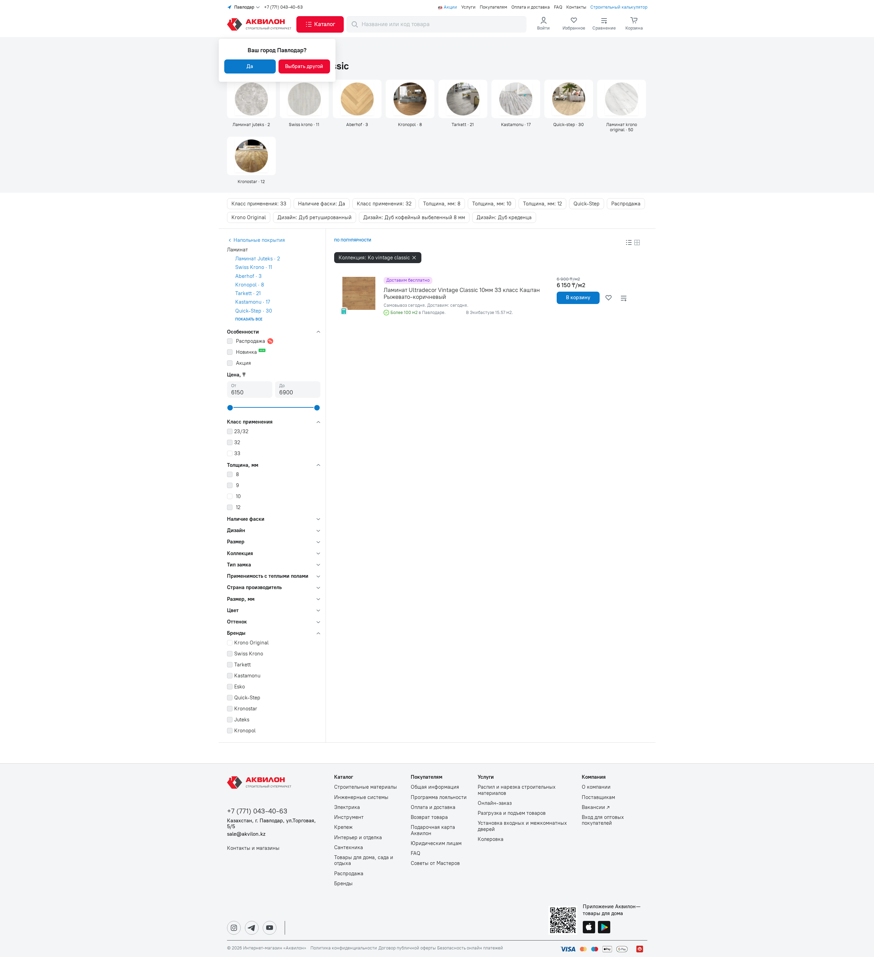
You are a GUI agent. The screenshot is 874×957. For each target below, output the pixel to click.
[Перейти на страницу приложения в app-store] (589, 928)
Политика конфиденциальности (343, 948)
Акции (450, 7)
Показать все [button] (248, 319)
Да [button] (250, 66)
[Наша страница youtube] (269, 928)
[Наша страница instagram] (234, 928)
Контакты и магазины (253, 848)
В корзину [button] (578, 297)
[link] (574, 24)
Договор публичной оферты (407, 948)
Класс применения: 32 (384, 204)
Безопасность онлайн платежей (470, 948)
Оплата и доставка (530, 7)
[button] (320, 24)
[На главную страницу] (260, 782)
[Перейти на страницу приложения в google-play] (604, 928)
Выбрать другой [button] (304, 66)
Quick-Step (587, 204)
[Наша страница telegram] (252, 928)
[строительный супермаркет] (260, 24)
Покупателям (493, 7)
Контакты (576, 7)
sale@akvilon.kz (246, 834)
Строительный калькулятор (618, 7)
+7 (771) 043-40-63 (283, 7)
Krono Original (248, 217)
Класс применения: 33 (258, 204)
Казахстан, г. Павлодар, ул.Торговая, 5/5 (271, 824)
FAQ (558, 7)
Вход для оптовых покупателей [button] (603, 820)
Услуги (468, 7)
